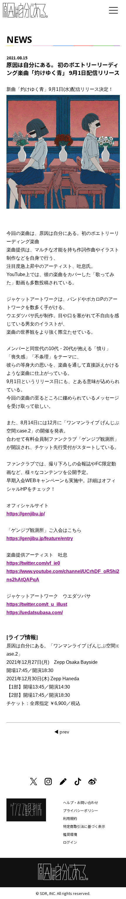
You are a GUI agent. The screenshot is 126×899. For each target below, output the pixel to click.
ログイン (70, 842)
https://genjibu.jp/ (25, 513)
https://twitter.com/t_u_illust (36, 604)
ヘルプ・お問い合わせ (80, 802)
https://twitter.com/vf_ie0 (33, 563)
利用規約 (70, 818)
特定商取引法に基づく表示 (84, 826)
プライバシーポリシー (80, 810)
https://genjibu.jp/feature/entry (39, 538)
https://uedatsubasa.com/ (34, 612)
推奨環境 (70, 834)
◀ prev (61, 731)
